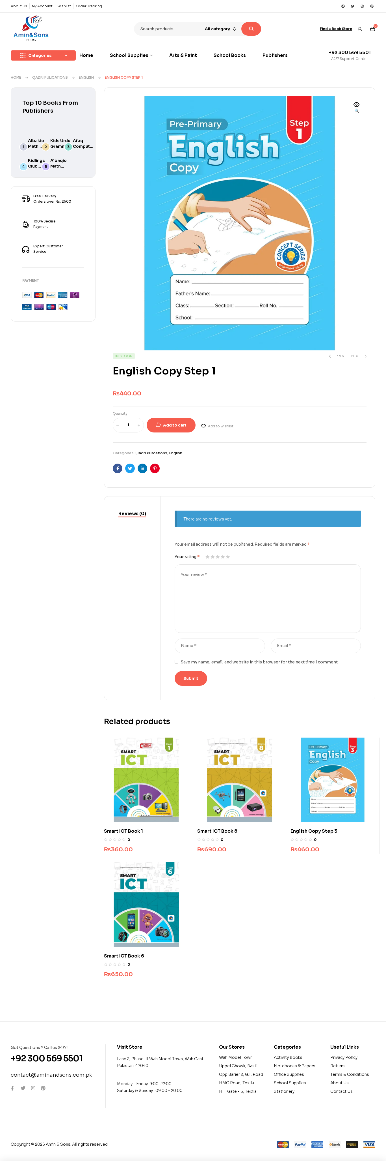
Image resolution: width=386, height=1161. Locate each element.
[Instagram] (362, 6)
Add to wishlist (220, 426)
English (86, 77)
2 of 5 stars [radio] (212, 557)
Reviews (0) (132, 514)
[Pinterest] (371, 6)
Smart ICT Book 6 (124, 956)
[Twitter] (352, 6)
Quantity (120, 413)
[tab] (132, 514)
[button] (356, 108)
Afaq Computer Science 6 (83, 146)
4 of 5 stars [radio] (223, 557)
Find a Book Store (336, 29)
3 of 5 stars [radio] (218, 557)
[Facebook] (343, 6)
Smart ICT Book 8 (217, 831)
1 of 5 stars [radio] (207, 557)
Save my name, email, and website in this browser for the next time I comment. (260, 662)
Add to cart (175, 425)
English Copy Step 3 (313, 831)
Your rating (187, 556)
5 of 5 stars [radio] (228, 557)
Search (251, 29)
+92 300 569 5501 (350, 52)
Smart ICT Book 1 (123, 831)
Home (16, 77)
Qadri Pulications (50, 77)
